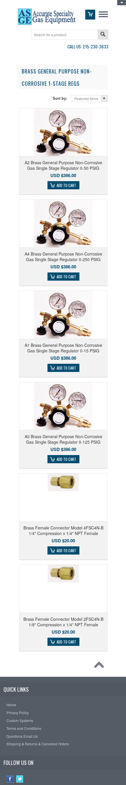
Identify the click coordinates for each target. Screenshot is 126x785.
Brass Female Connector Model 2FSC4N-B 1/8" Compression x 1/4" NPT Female (63, 621)
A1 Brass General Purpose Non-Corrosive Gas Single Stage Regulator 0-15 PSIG (63, 347)
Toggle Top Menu (121, 3)
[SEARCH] (103, 35)
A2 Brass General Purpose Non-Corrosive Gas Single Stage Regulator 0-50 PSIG (63, 165)
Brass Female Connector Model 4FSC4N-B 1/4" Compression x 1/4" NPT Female (63, 530)
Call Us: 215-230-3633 (87, 46)
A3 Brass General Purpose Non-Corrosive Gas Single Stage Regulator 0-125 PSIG (63, 439)
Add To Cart (66, 185)
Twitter (19, 779)
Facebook (10, 779)
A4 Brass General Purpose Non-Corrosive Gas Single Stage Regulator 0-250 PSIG (63, 256)
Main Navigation (103, 14)
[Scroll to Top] (100, 666)
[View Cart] (90, 15)
